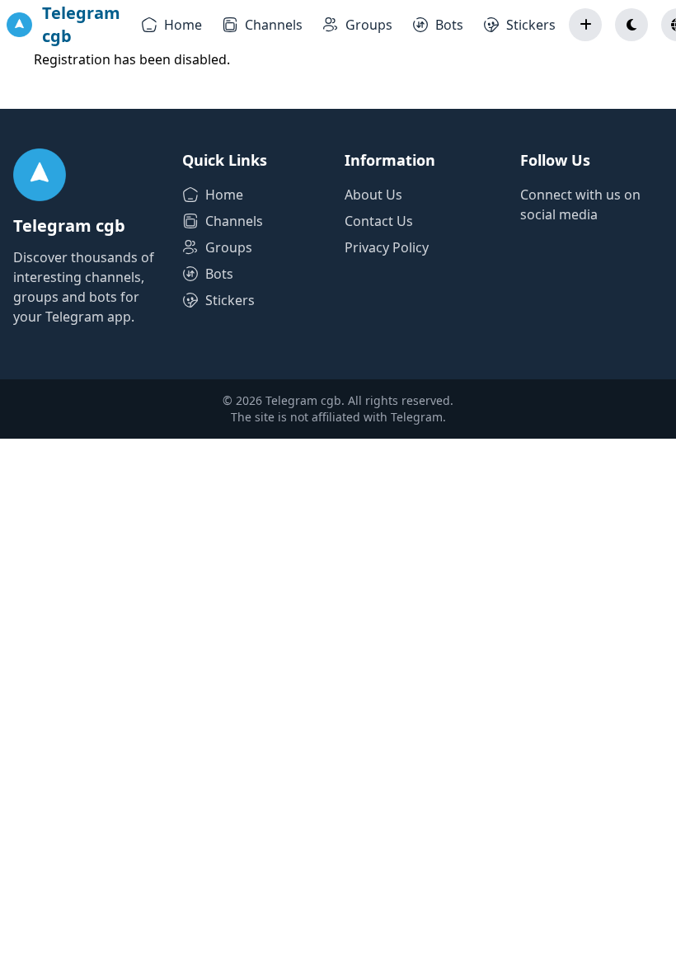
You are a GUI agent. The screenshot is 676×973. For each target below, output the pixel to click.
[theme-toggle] (631, 24)
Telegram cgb (81, 24)
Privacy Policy (387, 247)
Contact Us (379, 221)
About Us (373, 195)
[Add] (585, 24)
